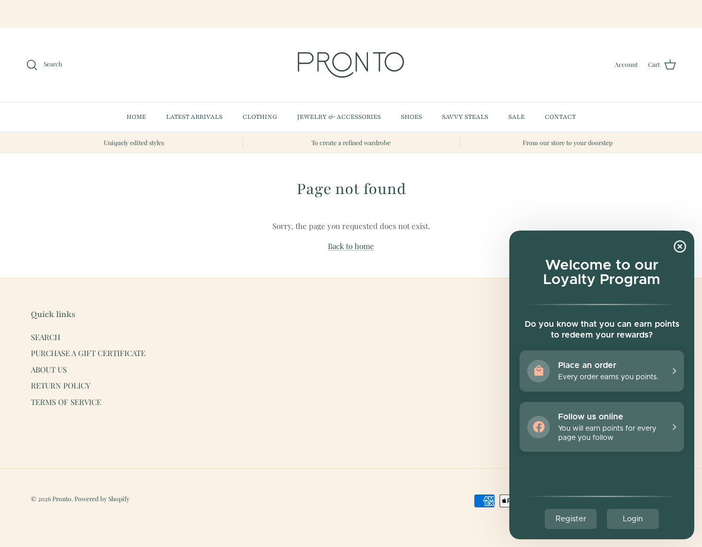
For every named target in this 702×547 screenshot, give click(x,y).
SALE (516, 117)
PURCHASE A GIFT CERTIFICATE (88, 353)
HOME (136, 117)
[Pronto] (351, 65)
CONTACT (560, 117)
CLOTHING (260, 117)
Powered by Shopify (102, 499)
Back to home (351, 246)
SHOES (411, 117)
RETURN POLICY (60, 385)
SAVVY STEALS (465, 117)
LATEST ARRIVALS (194, 117)
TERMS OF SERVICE (66, 402)
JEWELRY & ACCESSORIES (339, 117)
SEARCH (45, 337)
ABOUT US (49, 369)
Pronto (61, 499)
